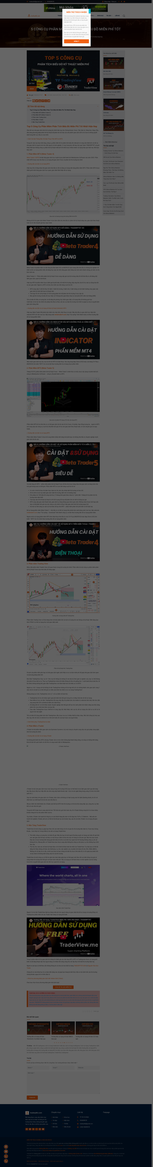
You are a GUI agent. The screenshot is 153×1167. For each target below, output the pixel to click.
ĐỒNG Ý (76, 41)
